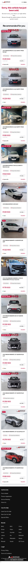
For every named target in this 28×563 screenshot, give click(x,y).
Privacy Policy (5, 550)
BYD (11, 526)
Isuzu (20, 532)
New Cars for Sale (6, 514)
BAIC (2, 526)
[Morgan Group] (6, 2)
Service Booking (5, 499)
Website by (14, 559)
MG (2, 538)
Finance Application (6, 496)
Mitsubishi (12, 538)
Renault (3, 541)
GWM (20, 529)
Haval (2, 532)
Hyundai (12, 532)
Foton (11, 529)
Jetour (3, 535)
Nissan (20, 538)
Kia (10, 535)
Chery (20, 526)
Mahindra (21, 535)
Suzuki (11, 541)
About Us (3, 502)
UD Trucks (21, 541)
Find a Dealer (4, 493)
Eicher (3, 529)
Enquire (23, 64)
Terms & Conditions (6, 553)
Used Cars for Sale (6, 511)
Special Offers (5, 517)
